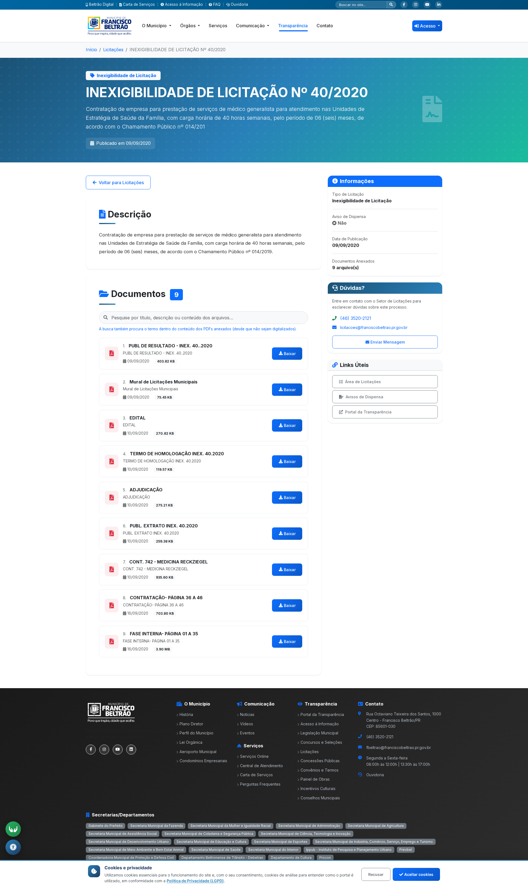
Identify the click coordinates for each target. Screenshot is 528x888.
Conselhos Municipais (320, 798)
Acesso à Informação (184, 4)
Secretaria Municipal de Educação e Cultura (211, 842)
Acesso (428, 26)
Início (91, 49)
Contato (325, 25)
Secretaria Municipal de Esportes (280, 842)
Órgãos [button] (188, 25)
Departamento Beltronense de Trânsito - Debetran (222, 858)
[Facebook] (404, 4)
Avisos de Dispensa (364, 396)
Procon (325, 858)
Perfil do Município (196, 733)
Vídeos (246, 723)
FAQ (217, 4)
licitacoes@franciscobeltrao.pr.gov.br (374, 327)
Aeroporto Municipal (198, 751)
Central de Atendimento (261, 765)
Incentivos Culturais (318, 788)
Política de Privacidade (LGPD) (195, 880)
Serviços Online (254, 756)
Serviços (218, 25)
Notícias (247, 714)
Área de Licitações (363, 381)
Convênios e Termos (320, 770)
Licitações (113, 49)
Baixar (290, 353)
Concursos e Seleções (321, 742)
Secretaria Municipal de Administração (309, 826)
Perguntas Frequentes (260, 784)
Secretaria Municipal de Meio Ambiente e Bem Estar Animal (136, 850)
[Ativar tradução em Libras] (13, 829)
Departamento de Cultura (291, 858)
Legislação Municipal (319, 733)
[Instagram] (415, 4)
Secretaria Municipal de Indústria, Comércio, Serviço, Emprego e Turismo (374, 842)
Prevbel (405, 850)
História (186, 714)
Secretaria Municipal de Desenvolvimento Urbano (129, 842)
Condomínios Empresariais (203, 760)
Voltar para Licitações (121, 182)
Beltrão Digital (101, 4)
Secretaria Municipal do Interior (273, 850)
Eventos (247, 733)
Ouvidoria (239, 4)
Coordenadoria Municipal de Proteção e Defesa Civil (131, 858)
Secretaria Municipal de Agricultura (376, 826)
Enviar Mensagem (387, 342)
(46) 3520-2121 (355, 318)
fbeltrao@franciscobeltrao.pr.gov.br (398, 747)
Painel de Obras (315, 779)
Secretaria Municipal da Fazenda (156, 826)
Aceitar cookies (418, 874)
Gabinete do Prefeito (106, 826)
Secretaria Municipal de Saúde (216, 850)
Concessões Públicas (320, 760)
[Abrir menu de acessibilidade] (13, 847)
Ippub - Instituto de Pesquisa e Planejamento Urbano (349, 850)
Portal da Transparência (368, 412)
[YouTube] (427, 4)
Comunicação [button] (251, 25)
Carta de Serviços (139, 4)
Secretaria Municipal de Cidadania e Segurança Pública (208, 834)
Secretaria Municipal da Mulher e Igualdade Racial (231, 826)
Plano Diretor (191, 723)
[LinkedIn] (438, 4)
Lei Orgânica (191, 742)
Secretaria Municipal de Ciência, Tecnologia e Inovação (306, 834)
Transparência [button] (293, 25)
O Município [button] (155, 25)
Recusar (376, 874)
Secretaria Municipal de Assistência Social (123, 834)
